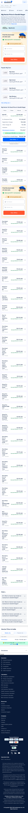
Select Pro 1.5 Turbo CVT (4, 259)
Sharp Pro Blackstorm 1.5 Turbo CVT (5, 396)
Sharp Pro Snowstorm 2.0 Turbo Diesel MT (5, 428)
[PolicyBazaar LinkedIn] (15, 753)
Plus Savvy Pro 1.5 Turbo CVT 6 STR (5, 547)
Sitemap (3, 720)
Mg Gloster (12, 88)
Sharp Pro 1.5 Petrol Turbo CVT (5, 376)
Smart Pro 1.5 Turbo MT (4, 231)
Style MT (4, 114)
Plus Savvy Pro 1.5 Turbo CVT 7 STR (5, 558)
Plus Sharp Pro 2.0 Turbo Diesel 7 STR (5, 491)
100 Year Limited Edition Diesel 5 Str (5, 569)
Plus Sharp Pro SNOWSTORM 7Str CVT (5, 503)
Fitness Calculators (7, 678)
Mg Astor (12, 72)
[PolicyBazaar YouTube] (19, 753)
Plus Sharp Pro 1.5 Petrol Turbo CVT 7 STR (5, 452)
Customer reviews (5, 705)
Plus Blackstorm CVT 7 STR (5, 513)
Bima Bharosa (7, 759)
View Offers (13, 139)
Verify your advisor (5, 730)
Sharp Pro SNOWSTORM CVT (5, 406)
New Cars (6, 5)
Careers (3, 722)
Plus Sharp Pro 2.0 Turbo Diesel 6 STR (5, 478)
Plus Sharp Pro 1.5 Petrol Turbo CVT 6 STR (5, 439)
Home (2, 5)
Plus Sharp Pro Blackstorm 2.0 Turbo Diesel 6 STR (5, 534)
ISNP (2, 726)
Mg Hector (12, 28)
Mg (10, 5)
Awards (3, 710)
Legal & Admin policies (6, 724)
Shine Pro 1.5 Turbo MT (4, 150)
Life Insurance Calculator (7, 689)
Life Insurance (6, 662)
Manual (19, 110)
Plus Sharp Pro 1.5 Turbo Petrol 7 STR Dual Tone (5, 364)
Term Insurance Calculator (7, 683)
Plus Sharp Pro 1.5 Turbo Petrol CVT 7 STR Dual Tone (5, 465)
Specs (12, 10)
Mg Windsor (13, 96)
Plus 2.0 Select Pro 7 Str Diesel (5, 297)
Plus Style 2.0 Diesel (4, 179)
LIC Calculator (4, 687)
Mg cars (7, 102)
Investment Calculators (8, 676)
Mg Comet (12, 80)
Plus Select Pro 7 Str (5, 222)
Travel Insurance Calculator (7, 693)
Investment (6, 666)
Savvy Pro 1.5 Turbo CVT (4, 523)
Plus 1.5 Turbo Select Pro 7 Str (4, 317)
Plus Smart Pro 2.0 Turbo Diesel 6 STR (5, 351)
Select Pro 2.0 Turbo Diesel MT (4, 269)
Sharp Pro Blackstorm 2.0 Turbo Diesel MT (5, 417)
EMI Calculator (4, 685)
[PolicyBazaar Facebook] (8, 753)
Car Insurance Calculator (7, 695)
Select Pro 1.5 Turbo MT (4, 160)
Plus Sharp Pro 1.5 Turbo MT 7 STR (5, 328)
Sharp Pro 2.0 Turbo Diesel (4, 386)
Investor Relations (5, 732)
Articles (3, 703)
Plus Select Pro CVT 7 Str (5, 278)
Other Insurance (7, 670)
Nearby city (8, 633)
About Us (3, 718)
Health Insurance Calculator (8, 691)
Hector (14, 5)
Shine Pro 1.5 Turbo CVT (4, 240)
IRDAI (2, 759)
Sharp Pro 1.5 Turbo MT (4, 288)
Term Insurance (7, 664)
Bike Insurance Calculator (7, 697)
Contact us (3, 728)
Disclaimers (4, 650)
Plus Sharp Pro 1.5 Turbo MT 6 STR (5, 339)
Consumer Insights (5, 712)
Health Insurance (7, 668)
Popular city (20, 633)
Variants (20, 10)
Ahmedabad (4, 639)
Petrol (5, 110)
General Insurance (7, 660)
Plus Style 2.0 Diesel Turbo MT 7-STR (4, 170)
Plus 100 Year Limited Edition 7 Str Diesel (4, 580)
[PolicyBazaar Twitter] (11, 753)
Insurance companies (6, 707)
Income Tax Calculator (6, 680)
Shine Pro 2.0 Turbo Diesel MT (4, 250)
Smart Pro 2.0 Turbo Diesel (4, 307)
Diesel (11, 110)
